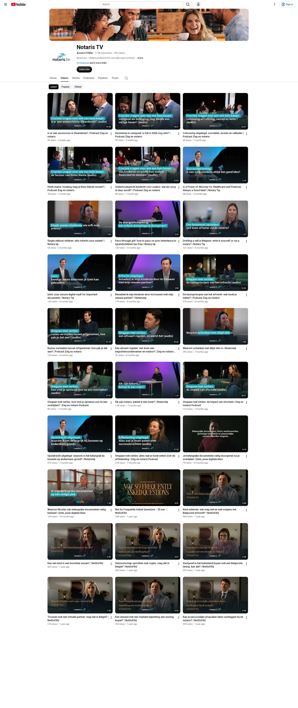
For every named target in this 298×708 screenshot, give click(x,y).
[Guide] (5, 4)
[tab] (53, 78)
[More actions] (111, 134)
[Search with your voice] (198, 4)
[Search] (188, 4)
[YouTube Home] (18, 4)
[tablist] (149, 78)
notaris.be (84, 63)
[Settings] (274, 4)
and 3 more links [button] (98, 63)
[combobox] (142, 4)
